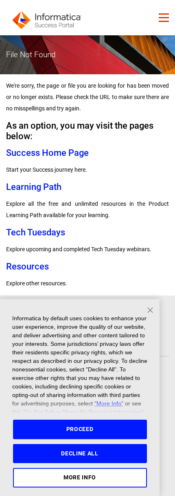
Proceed (80, 429)
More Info (79, 477)
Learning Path (33, 187)
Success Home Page (47, 153)
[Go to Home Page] (47, 17)
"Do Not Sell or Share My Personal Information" (83, 412)
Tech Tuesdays (35, 232)
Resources (27, 266)
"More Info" (108, 403)
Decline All (79, 453)
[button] (164, 17)
